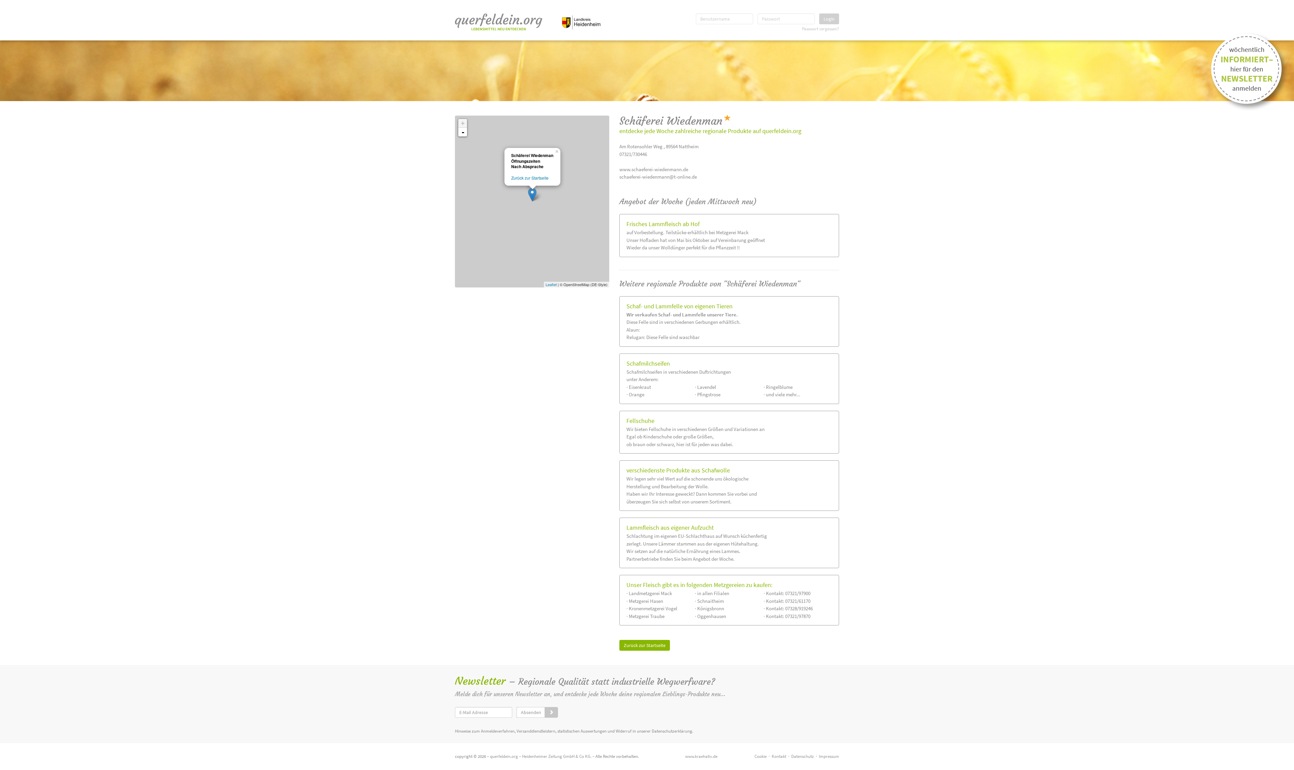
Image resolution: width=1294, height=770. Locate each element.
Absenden (531, 712)
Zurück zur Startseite (645, 645)
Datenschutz (802, 756)
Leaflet (551, 284)
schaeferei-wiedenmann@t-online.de (658, 177)
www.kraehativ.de (701, 756)
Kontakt (779, 756)
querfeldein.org (504, 756)
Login (829, 19)
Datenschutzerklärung (672, 731)
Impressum (829, 756)
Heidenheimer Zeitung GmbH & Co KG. (556, 756)
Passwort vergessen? (820, 28)
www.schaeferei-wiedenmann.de (653, 169)
